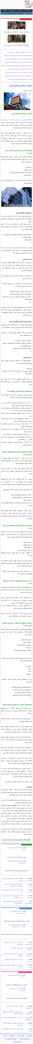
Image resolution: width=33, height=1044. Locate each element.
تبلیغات (4, 10)
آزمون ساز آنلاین (17, 1042)
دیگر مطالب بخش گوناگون (25, 908)
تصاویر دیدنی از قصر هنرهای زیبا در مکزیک (16, 985)
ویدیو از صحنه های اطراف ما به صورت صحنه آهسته (16, 921)
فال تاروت (29, 1036)
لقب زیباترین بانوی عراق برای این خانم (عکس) (16, 871)
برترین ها (19, 10)
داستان (5, 1036)
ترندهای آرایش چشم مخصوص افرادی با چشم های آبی (18, 76)
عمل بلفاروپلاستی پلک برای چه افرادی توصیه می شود (18, 59)
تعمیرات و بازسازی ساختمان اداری (21, 85)
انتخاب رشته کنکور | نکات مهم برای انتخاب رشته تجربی (18, 62)
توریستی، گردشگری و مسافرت (25, 972)
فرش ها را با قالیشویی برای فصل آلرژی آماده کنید (20, 79)
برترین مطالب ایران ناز (26, 844)
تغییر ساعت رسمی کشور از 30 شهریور (13, 959)
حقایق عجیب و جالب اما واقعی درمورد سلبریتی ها (16, 32)
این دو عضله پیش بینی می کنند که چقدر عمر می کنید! (18, 72)
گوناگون (25, 91)
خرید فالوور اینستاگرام (25, 1039)
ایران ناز (30, 91)
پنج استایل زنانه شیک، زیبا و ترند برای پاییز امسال (16, 45)
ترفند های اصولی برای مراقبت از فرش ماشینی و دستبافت (18, 55)
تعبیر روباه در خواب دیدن (17, 948)
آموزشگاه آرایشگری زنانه (11, 1039)
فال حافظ (12, 1036)
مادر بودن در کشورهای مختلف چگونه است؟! (12, 1017)
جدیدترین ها (12, 10)
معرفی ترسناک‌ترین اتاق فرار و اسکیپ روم (16, 998)
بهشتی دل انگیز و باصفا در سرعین (14, 1006)
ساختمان (10, 600)
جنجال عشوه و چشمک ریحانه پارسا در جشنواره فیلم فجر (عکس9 (13, 885)
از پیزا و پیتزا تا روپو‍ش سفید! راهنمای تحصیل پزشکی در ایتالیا (17, 66)
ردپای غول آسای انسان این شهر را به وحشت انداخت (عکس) (16, 934)
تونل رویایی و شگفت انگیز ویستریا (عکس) (12, 1029)
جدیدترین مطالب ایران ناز (25, 19)
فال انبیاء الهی (20, 1036)
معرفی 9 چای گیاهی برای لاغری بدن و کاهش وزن (19, 52)
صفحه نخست (27, 10)
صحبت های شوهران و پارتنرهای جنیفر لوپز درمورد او (19, 69)
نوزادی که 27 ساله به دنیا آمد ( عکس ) (16, 857)
